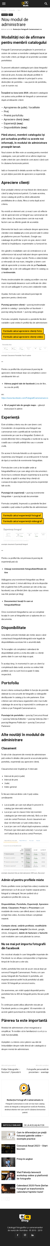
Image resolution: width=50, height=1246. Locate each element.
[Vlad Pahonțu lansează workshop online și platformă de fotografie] (8, 1175)
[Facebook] (17, 1235)
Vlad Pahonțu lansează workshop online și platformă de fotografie (32, 1175)
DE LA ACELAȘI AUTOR (34, 1125)
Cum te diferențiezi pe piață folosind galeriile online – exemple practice (31, 1135)
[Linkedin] (32, 1235)
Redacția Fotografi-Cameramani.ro (27, 29)
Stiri (19, 10)
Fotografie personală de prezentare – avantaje (38, 1070)
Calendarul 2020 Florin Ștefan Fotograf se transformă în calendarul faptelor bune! (32, 1188)
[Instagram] (25, 1235)
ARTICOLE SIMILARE (12, 1125)
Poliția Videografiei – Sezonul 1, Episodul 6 (11, 1070)
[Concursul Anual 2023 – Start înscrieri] (8, 1149)
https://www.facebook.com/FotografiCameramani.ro (24, 398)
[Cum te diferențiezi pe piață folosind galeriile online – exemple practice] (8, 1135)
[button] (46, 3)
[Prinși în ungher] (8, 1162)
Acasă (3, 10)
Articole (12, 10)
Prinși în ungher (25, 1159)
